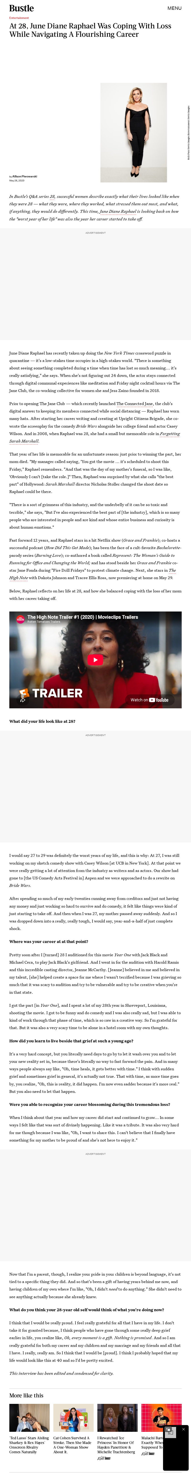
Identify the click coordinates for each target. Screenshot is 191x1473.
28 (52, 196)
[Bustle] (21, 8)
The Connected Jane (134, 403)
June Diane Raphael (118, 211)
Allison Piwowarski (24, 176)
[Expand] (168, 1429)
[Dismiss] (183, 1429)
